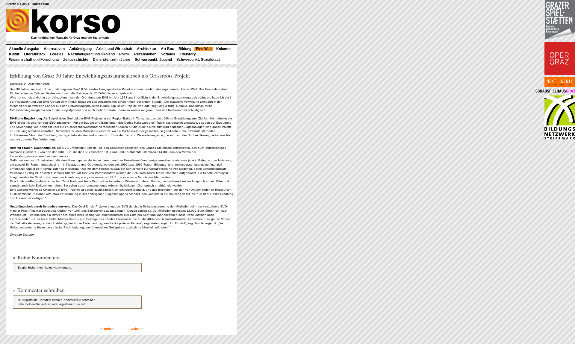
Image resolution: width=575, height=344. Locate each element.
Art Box (167, 49)
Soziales (168, 54)
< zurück (107, 328)
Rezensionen (145, 54)
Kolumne (223, 49)
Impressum (40, 3)
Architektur (146, 49)
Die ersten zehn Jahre (111, 59)
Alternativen (54, 49)
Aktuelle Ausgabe (24, 49)
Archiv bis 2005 (17, 3)
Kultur (14, 54)
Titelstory (188, 54)
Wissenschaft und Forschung (34, 59)
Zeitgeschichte (75, 59)
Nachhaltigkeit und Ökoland (91, 54)
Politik (124, 54)
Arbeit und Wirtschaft (114, 49)
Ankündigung (80, 49)
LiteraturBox (35, 54)
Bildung (184, 49)
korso (63, 21)
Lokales (56, 54)
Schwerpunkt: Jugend (153, 59)
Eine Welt (204, 49)
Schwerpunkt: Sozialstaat (198, 59)
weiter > (137, 328)
